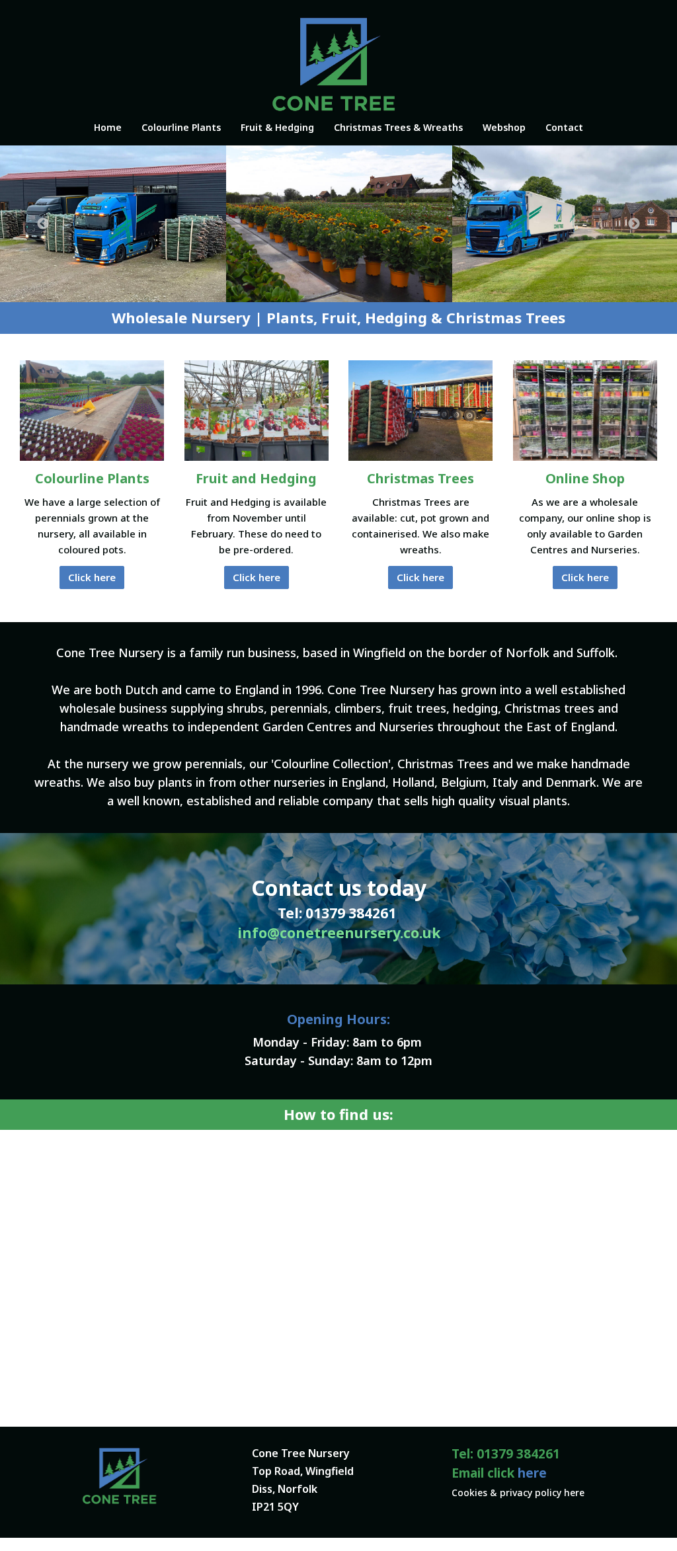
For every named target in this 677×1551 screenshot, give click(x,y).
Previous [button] (43, 224)
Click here (92, 577)
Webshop (504, 127)
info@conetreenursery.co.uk (338, 933)
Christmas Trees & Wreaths (398, 127)
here (532, 1473)
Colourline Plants (181, 127)
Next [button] (634, 224)
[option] (113, 223)
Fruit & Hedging (277, 127)
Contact (564, 127)
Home (108, 127)
